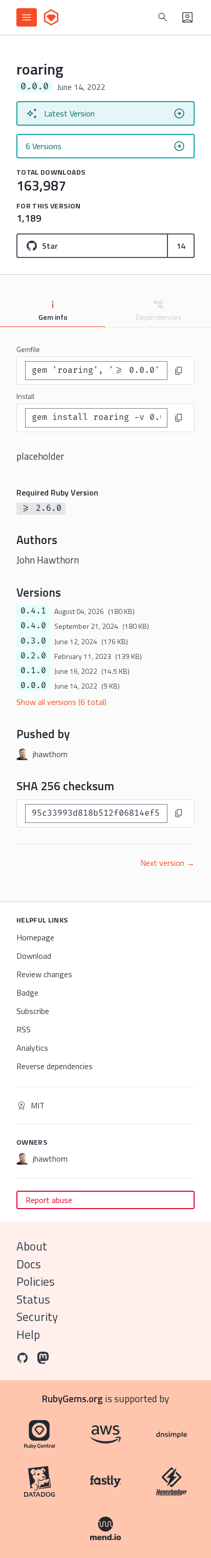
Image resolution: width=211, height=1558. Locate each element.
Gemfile (28, 349)
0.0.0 (33, 685)
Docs (28, 1264)
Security (37, 1317)
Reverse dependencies (54, 1066)
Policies (35, 1281)
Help (28, 1334)
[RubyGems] (51, 17)
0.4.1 (33, 611)
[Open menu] (26, 17)
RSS (23, 1029)
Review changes (44, 974)
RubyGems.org (72, 1398)
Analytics (32, 1048)
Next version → (167, 863)
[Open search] (163, 17)
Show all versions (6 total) (61, 702)
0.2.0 (33, 656)
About (31, 1246)
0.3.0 (33, 641)
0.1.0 (33, 671)
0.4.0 (33, 626)
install (25, 396)
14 (180, 246)
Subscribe (32, 1011)
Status (33, 1299)
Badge (27, 992)
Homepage (35, 937)
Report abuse (49, 1200)
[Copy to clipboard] (179, 371)
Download (33, 956)
